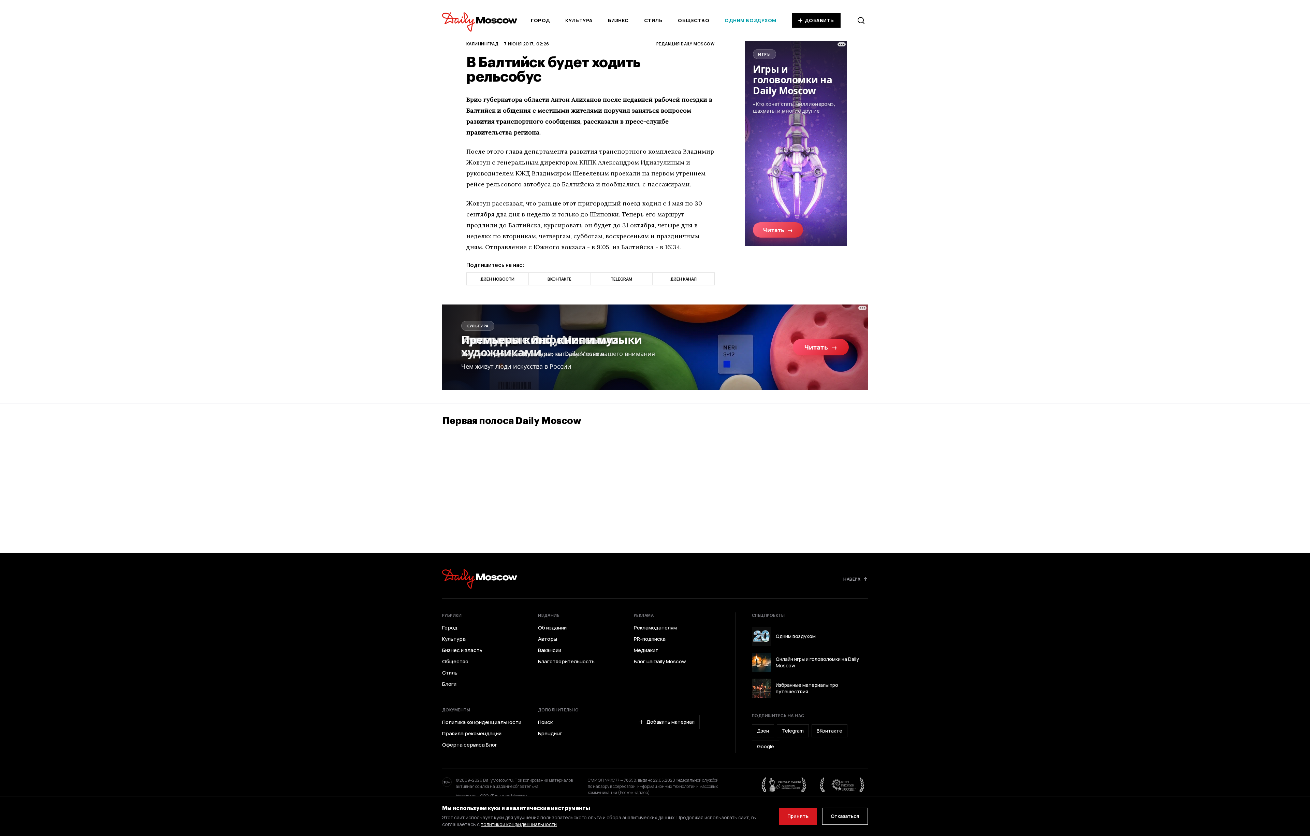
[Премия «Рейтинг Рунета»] (784, 784)
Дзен (763, 730)
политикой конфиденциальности (519, 824)
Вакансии (549, 650)
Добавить (819, 20)
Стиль (653, 20)
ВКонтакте (829, 730)
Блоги (449, 684)
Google (765, 746)
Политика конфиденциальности (481, 722)
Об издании (552, 627)
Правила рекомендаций (471, 733)
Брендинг (550, 733)
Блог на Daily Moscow (660, 661)
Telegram (793, 730)
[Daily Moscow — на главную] (479, 579)
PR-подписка (650, 639)
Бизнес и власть (462, 650)
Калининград (482, 43)
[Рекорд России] (842, 784)
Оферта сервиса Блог (469, 744)
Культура (578, 20)
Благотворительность (566, 661)
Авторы (547, 639)
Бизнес (618, 20)
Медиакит (646, 650)
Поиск (545, 722)
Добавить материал (670, 722)
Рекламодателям (655, 627)
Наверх (851, 579)
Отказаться (845, 816)
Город (540, 20)
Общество (693, 20)
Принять (798, 816)
